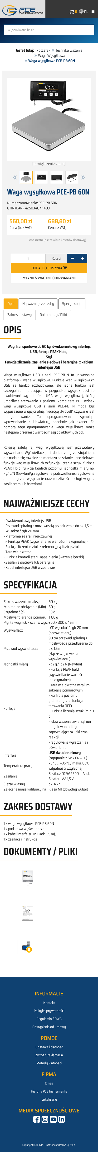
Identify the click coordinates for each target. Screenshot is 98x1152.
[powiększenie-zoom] (49, 164)
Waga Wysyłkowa (51, 56)
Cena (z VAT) (57, 227)
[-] (72, 258)
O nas (49, 1083)
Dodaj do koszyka (47, 268)
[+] (82, 258)
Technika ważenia (69, 50)
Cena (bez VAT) (21, 227)
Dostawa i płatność (49, 1047)
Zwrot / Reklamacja (49, 1055)
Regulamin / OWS (49, 1019)
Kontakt (49, 1003)
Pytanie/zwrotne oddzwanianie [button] (49, 278)
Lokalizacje (49, 1099)
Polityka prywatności (49, 1011)
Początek (43, 50)
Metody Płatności (49, 1063)
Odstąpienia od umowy (49, 1027)
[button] (15, 177)
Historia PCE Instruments (49, 1091)
